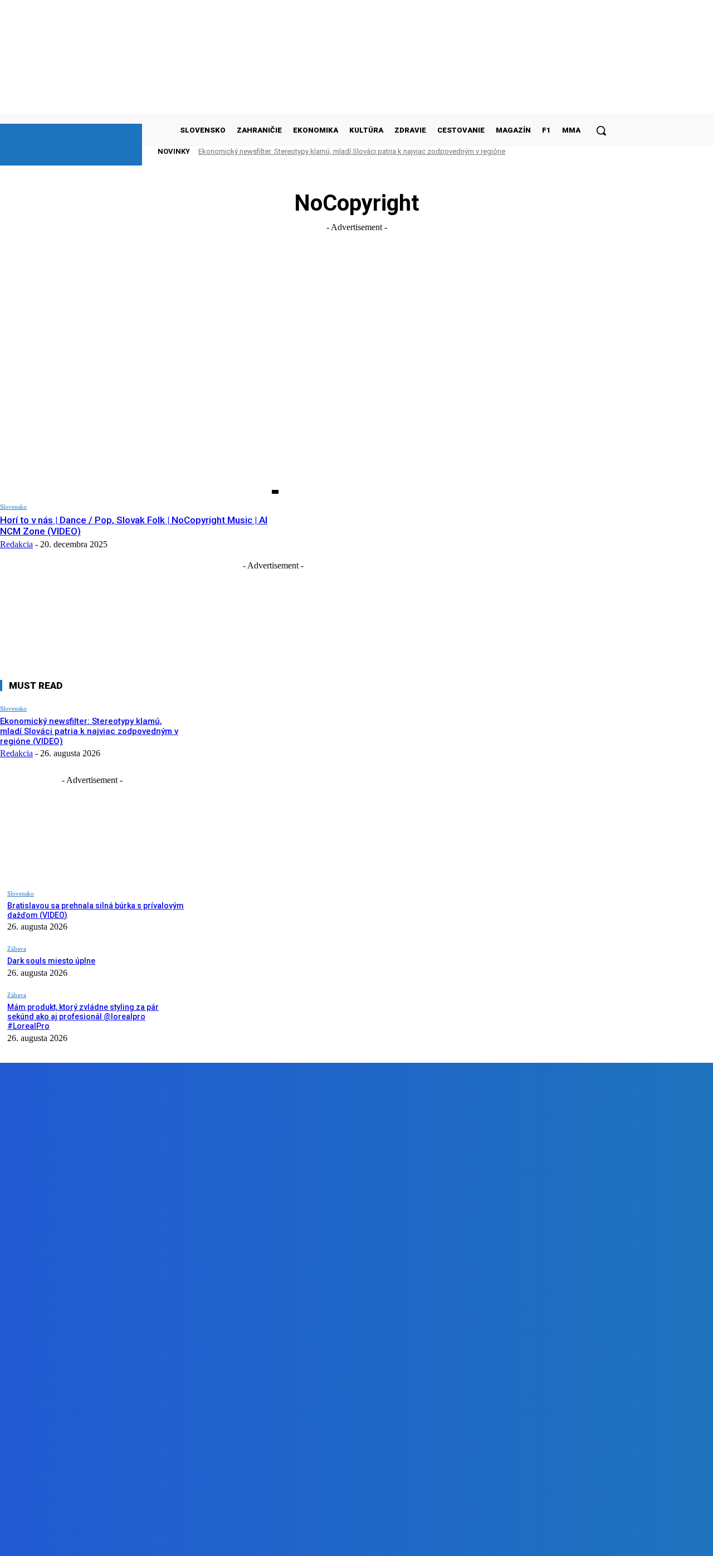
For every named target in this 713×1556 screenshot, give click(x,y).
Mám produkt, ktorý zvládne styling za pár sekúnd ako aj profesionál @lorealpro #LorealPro (83, 1016)
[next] (584, 151)
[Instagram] (188, 1539)
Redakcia (16, 544)
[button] (601, 130)
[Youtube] (251, 1539)
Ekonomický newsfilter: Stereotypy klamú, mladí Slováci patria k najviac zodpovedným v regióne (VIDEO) (89, 731)
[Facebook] (124, 1539)
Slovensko (13, 506)
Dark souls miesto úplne (51, 960)
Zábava (16, 948)
